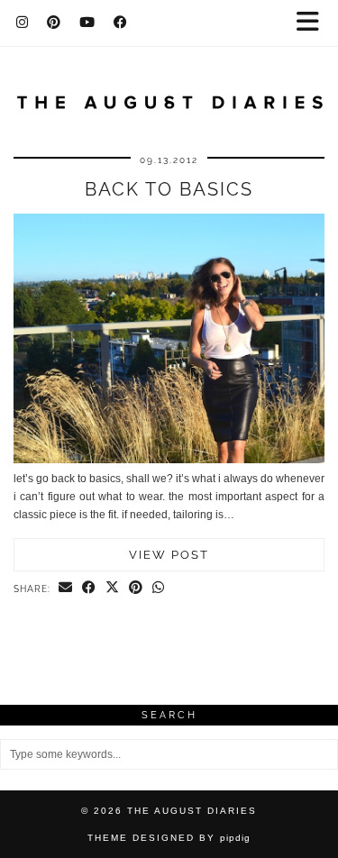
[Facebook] (121, 22)
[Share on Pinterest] (136, 588)
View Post (169, 554)
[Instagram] (22, 22)
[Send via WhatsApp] (158, 588)
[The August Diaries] (169, 92)
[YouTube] (87, 22)
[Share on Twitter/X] (112, 588)
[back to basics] (169, 459)
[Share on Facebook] (89, 588)
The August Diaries (192, 811)
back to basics (169, 189)
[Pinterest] (54, 22)
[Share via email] (66, 588)
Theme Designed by (169, 838)
